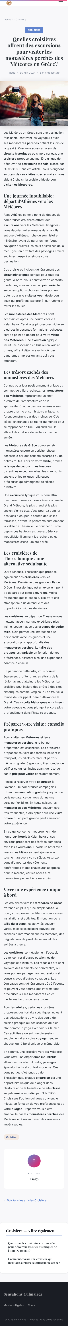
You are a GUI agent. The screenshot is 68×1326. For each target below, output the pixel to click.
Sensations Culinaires (23, 1293)
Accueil (8, 19)
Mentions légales (14, 1305)
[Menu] (60, 3)
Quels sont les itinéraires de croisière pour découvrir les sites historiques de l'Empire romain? (32, 1247)
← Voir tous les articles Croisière (25, 1200)
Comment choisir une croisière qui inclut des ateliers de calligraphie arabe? (34, 1260)
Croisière (21, 19)
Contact (32, 1305)
